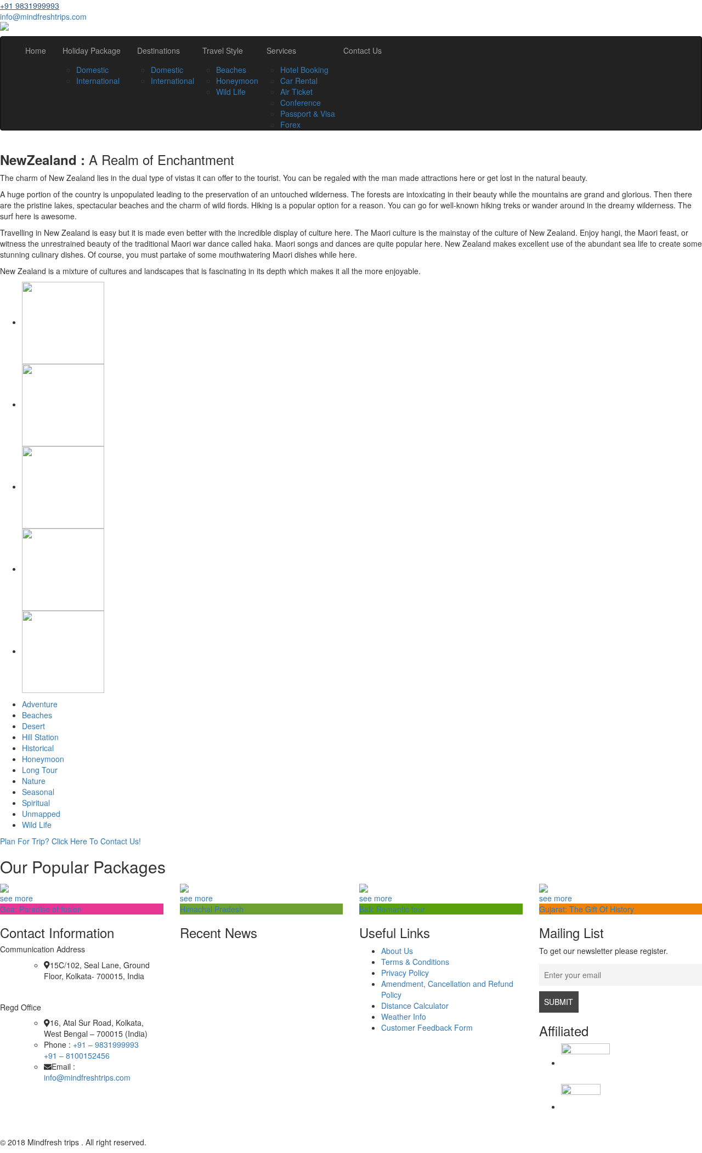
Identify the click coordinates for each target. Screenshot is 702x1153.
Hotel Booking (304, 69)
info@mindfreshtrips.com (43, 16)
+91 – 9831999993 (106, 1044)
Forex (290, 124)
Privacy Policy (405, 972)
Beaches (231, 69)
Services (281, 50)
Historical (38, 747)
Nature (34, 780)
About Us (397, 950)
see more (16, 898)
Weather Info (403, 1016)
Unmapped (41, 813)
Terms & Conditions (415, 961)
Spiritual (36, 802)
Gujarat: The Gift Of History (586, 909)
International (98, 80)
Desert (33, 725)
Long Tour (40, 769)
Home (35, 50)
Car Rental (299, 80)
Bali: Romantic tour (392, 909)
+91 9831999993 (29, 5)
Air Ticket (296, 91)
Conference (300, 102)
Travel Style (222, 50)
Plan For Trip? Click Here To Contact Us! (70, 841)
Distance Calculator (415, 1005)
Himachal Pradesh (212, 909)
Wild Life (231, 91)
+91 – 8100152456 (77, 1055)
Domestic (92, 69)
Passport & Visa (307, 113)
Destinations (158, 50)
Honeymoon (237, 80)
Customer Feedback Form (427, 1027)
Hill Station (40, 736)
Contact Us (362, 50)
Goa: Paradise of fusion (41, 909)
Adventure (40, 703)
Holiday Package (92, 50)
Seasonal (38, 791)
